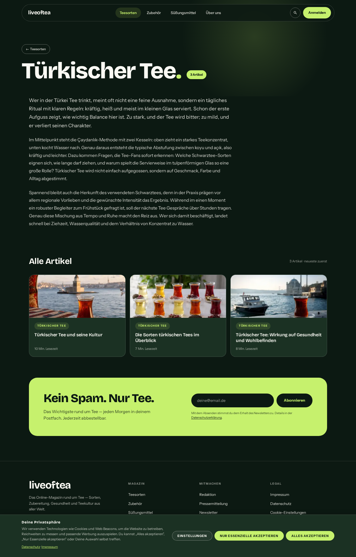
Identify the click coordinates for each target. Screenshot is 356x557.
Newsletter (208, 512)
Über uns (213, 12)
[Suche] (295, 13)
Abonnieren (294, 400)
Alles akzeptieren (310, 536)
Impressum (279, 494)
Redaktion (207, 494)
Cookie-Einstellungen (288, 512)
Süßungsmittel (183, 12)
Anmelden (317, 12)
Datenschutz (280, 503)
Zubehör (154, 12)
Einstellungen (192, 536)
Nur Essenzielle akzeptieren (249, 536)
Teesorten (128, 12)
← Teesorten (36, 49)
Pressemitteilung (213, 503)
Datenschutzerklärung (206, 417)
